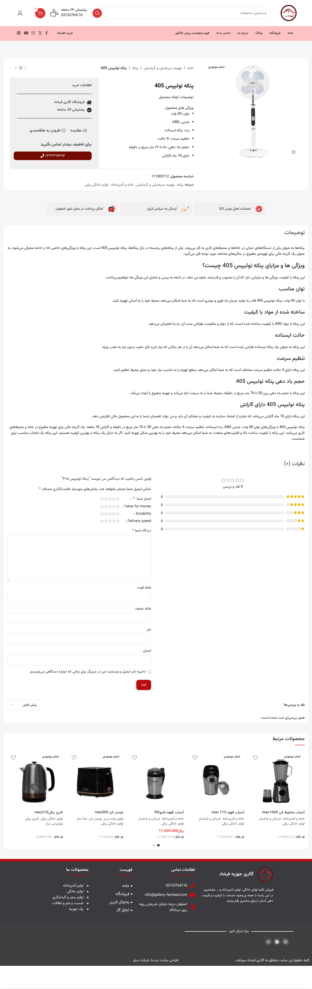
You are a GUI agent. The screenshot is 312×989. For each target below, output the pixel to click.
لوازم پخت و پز (113, 818)
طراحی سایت (169, 960)
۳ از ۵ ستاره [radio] (110, 499)
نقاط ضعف (143, 609)
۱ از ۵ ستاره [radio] (117, 499)
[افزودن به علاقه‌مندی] (255, 757)
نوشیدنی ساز (54, 823)
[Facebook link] (46, 33)
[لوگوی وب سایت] (288, 13)
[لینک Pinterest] (18, 33)
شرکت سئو (141, 960)
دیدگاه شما (141, 531)
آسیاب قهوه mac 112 (228, 812)
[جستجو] (97, 13)
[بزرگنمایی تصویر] (294, 152)
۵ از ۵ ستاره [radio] (102, 499)
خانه (190, 68)
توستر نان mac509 (109, 812)
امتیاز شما (142, 499)
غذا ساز (82, 818)
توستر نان (95, 818)
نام (149, 629)
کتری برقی (32, 818)
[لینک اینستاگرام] (33, 33)
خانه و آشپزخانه (122, 185)
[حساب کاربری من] (20, 13)
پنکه (135, 68)
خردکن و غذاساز (270, 818)
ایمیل (147, 650)
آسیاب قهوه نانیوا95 (169, 812)
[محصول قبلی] (25, 68)
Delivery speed (139, 521)
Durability (143, 514)
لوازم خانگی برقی (96, 185)
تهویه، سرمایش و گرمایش (163, 68)
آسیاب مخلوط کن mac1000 (283, 812)
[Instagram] (285, 941)
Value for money (137, 507)
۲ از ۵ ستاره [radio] (114, 499)
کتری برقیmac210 (49, 812)
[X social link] (40, 33)
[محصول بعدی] (15, 68)
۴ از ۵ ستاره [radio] (106, 499)
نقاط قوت (144, 588)
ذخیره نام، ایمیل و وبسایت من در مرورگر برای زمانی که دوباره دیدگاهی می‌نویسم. (87, 671)
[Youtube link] (26, 33)
